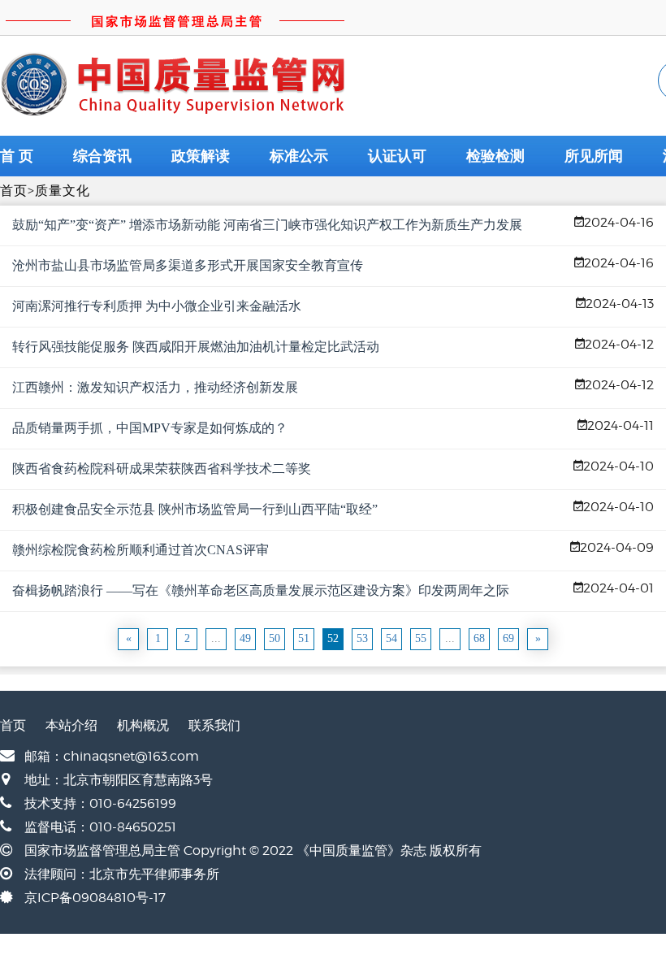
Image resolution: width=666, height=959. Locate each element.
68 (479, 638)
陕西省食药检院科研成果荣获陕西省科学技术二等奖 (161, 468)
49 (245, 638)
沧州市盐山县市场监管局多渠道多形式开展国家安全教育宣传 (187, 265)
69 (508, 638)
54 (391, 638)
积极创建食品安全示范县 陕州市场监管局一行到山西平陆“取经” (195, 509)
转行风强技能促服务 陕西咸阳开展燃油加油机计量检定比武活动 (195, 347)
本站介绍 (71, 725)
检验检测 (495, 156)
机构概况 (143, 725)
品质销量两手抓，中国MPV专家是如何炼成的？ (150, 428)
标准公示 (299, 156)
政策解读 (200, 156)
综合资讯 (102, 156)
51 (303, 638)
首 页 (16, 156)
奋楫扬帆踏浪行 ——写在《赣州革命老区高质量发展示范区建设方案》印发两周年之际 (260, 590)
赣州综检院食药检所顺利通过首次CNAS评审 (140, 550)
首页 (14, 190)
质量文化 (62, 190)
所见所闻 (593, 156)
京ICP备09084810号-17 (95, 897)
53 (362, 638)
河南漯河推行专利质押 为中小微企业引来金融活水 (156, 306)
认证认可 (397, 156)
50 (274, 638)
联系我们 (214, 725)
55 (420, 638)
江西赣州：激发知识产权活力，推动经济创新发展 (155, 387)
